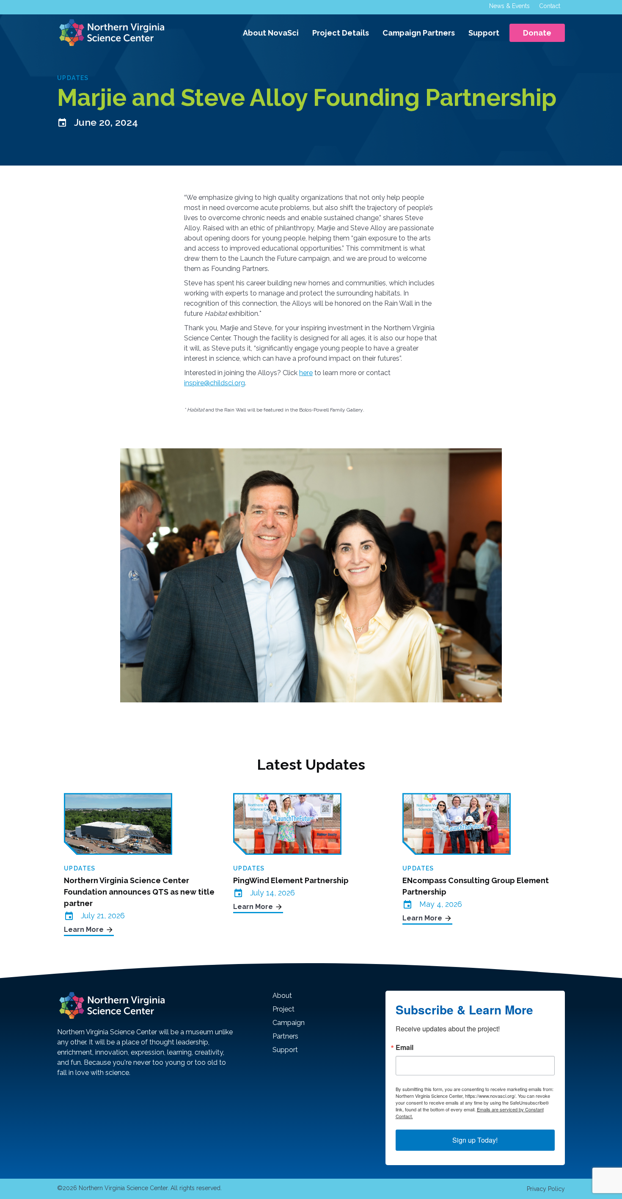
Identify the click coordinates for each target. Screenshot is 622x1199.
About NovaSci (271, 32)
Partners (285, 1036)
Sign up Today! (475, 1140)
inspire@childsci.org (214, 383)
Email (404, 1047)
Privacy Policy (546, 1188)
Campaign (288, 1023)
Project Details (340, 32)
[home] (110, 32)
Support (483, 32)
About (282, 996)
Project (283, 1009)
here (306, 373)
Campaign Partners (419, 32)
